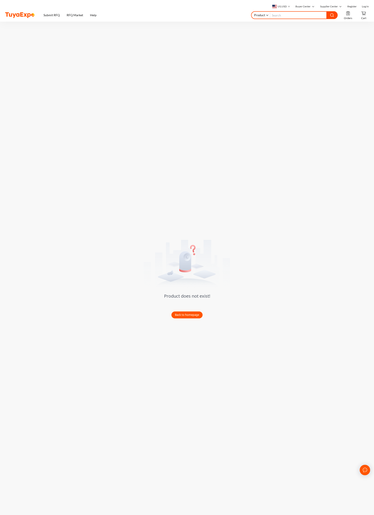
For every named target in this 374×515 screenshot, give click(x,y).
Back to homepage (187, 315)
